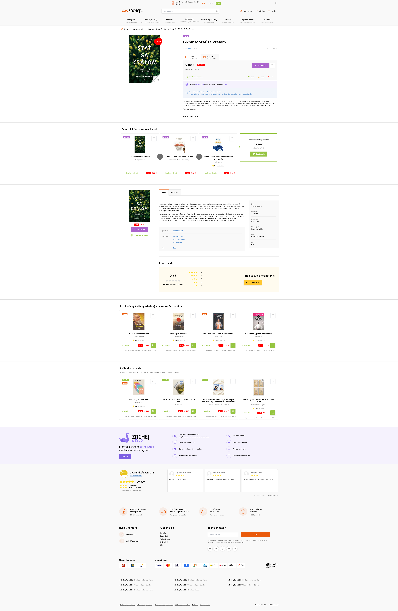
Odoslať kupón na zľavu (199, 317)
